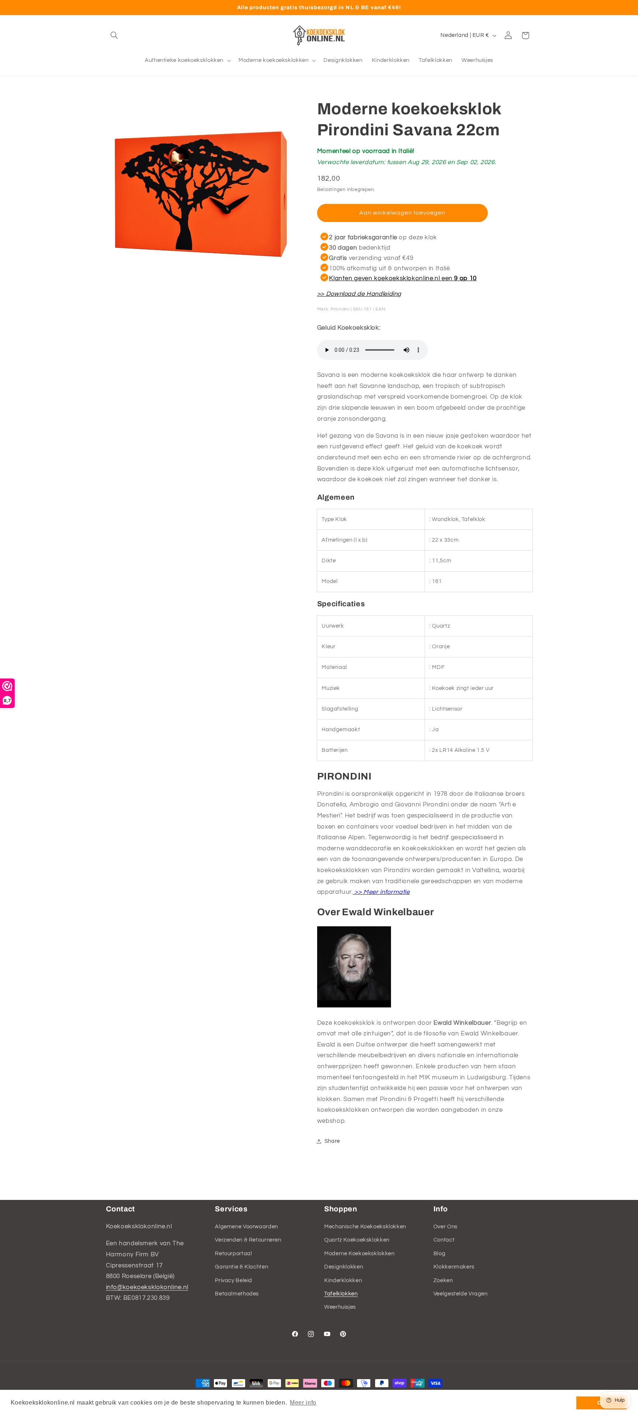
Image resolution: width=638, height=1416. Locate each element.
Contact (444, 1240)
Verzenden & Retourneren (248, 1240)
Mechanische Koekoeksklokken (365, 1227)
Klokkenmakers (453, 1267)
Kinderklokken (343, 1280)
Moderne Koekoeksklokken (359, 1253)
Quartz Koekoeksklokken (357, 1240)
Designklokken (343, 1267)
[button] (114, 35)
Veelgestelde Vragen (460, 1294)
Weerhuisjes (340, 1307)
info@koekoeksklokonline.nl (147, 1287)
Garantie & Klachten (241, 1267)
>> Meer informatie (381, 892)
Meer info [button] (303, 1402)
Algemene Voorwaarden (246, 1227)
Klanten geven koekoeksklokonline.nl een (403, 278)
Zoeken (443, 1280)
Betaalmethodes (237, 1294)
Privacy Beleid (233, 1280)
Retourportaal (233, 1253)
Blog (439, 1253)
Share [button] (332, 1141)
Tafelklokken (341, 1294)
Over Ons (445, 1227)
